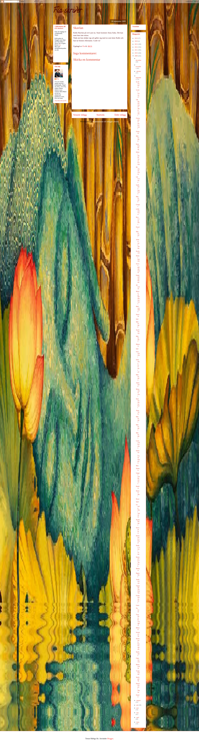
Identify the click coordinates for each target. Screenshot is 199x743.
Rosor (137, 499)
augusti (138, 700)
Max (137, 466)
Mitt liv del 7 (137, 234)
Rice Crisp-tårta (138, 220)
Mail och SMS (138, 309)
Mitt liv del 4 (137, 377)
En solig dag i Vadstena (138, 511)
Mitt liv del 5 (137, 339)
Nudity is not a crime (138, 550)
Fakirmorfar (138, 660)
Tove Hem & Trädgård (138, 620)
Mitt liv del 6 (137, 324)
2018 (136, 41)
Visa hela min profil (60, 100)
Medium (138, 569)
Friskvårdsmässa (138, 599)
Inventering (138, 634)
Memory (138, 345)
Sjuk (137, 502)
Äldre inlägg (120, 115)
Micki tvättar (138, 666)
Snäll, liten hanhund (138, 189)
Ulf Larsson (138, 179)
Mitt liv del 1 (137, 435)
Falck (137, 605)
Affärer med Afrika (138, 244)
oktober (138, 71)
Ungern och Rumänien (138, 478)
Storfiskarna (137, 331)
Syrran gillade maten (138, 268)
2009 (136, 56)
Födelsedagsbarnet (137, 279)
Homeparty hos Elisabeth (138, 644)
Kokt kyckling (138, 146)
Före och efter (138, 354)
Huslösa (137, 487)
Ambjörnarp (138, 581)
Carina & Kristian (138, 444)
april (137, 717)
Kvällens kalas (137, 84)
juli (137, 705)
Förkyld (138, 132)
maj (137, 712)
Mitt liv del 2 (137, 427)
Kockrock (138, 252)
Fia (58, 79)
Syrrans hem (137, 530)
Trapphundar (138, 672)
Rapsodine (138, 575)
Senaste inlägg (80, 115)
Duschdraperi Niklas (138, 688)
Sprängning (137, 679)
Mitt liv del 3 (137, 419)
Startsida (100, 115)
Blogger (110, 739)
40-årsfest (138, 286)
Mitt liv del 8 (137, 199)
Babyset (138, 628)
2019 (136, 38)
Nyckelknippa (138, 522)
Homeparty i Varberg (138, 561)
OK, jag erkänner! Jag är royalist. (138, 107)
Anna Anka (137, 412)
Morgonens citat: (138, 392)
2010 (136, 53)
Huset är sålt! (138, 493)
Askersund (138, 384)
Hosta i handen (138, 258)
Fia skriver (67, 11)
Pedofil (137, 696)
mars (137, 722)
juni (137, 708)
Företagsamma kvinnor (138, 124)
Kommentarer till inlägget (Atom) (106, 122)
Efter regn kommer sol (137, 366)
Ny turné (137, 610)
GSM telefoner (138, 211)
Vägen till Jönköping (138, 589)
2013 (136, 44)
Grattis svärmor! (137, 93)
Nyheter (138, 469)
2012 (136, 47)
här (60, 45)
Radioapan (138, 653)
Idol (137, 319)
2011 (136, 50)
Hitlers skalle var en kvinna (138, 158)
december (138, 60)
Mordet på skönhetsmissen (138, 297)
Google (138, 205)
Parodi (137, 228)
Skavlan (137, 315)
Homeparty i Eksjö (138, 539)
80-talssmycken (138, 170)
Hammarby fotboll (138, 403)
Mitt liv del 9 (137, 138)
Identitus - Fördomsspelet (138, 457)
